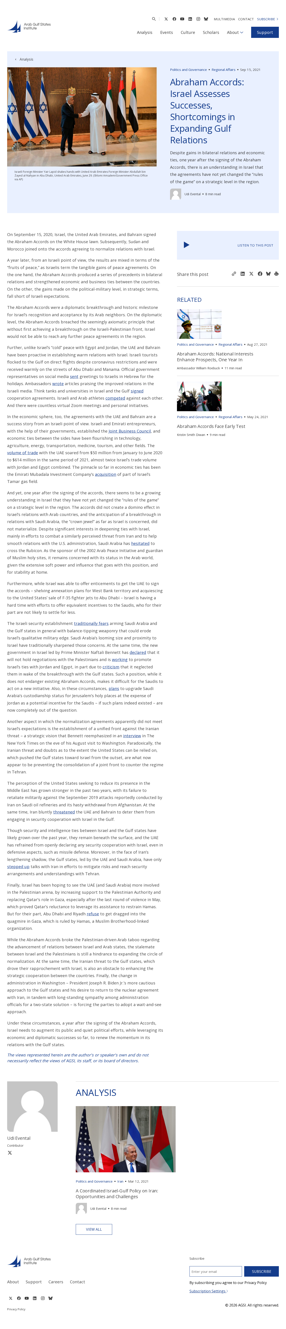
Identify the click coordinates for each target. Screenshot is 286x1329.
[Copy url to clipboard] (234, 274)
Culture (188, 32)
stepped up (18, 866)
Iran (120, 1181)
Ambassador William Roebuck (198, 368)
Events (166, 32)
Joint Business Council (130, 431)
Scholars (211, 32)
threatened (64, 812)
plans (114, 688)
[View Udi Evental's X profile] (10, 1152)
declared (138, 652)
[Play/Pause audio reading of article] (187, 245)
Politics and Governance (188, 69)
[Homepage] (29, 26)
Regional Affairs (224, 69)
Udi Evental (193, 194)
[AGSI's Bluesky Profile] (206, 19)
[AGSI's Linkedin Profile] (190, 19)
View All (94, 1229)
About (233, 32)
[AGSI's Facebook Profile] (174, 19)
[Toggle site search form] (154, 19)
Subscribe (266, 19)
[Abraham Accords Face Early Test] (199, 396)
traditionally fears (91, 623)
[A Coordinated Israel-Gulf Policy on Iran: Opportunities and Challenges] (126, 1139)
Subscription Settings (207, 1291)
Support (265, 32)
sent (74, 376)
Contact (246, 19)
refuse (93, 913)
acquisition (105, 474)
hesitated (140, 543)
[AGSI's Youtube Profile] (182, 19)
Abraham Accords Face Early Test (211, 426)
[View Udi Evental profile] (175, 194)
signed (137, 391)
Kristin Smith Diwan (191, 435)
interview (132, 735)
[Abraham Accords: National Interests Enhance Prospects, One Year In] (199, 324)
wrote (58, 383)
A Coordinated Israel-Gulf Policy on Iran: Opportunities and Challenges (117, 1194)
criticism (111, 667)
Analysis (144, 32)
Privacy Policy (16, 1309)
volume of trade (22, 452)
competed (115, 398)
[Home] (71, 1261)
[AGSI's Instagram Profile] (198, 19)
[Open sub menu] (241, 32)
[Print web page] (276, 274)
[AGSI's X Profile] (166, 19)
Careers (55, 1281)
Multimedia (224, 19)
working (120, 659)
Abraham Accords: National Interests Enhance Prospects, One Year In (215, 357)
